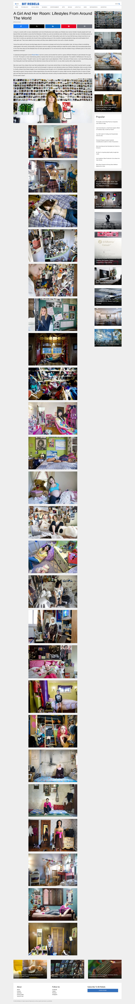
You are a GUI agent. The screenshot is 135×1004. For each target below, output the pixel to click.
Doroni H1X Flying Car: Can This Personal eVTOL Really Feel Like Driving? (107, 301)
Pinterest (54, 993)
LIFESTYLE (78, 7)
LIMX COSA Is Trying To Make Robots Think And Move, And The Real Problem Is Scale (107, 225)
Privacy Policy (20, 994)
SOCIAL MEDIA (35, 7)
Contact (19, 991)
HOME (16, 7)
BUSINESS (44, 7)
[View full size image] (52, 101)
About (18, 989)
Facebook (54, 989)
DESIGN (70, 7)
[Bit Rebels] (29, 4)
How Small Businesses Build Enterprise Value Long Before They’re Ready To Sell (106, 107)
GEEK (85, 7)
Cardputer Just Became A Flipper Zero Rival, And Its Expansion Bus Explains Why (103, 975)
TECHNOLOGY (24, 7)
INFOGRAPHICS (94, 7)
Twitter (54, 991)
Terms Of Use (20, 996)
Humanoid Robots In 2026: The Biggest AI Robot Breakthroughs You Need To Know (107, 184)
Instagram (54, 994)
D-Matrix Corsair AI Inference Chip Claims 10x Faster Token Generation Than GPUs (108, 260)
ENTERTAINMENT (54, 7)
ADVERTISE (103, 7)
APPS (63, 7)
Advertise (19, 993)
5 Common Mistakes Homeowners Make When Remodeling (105, 321)
